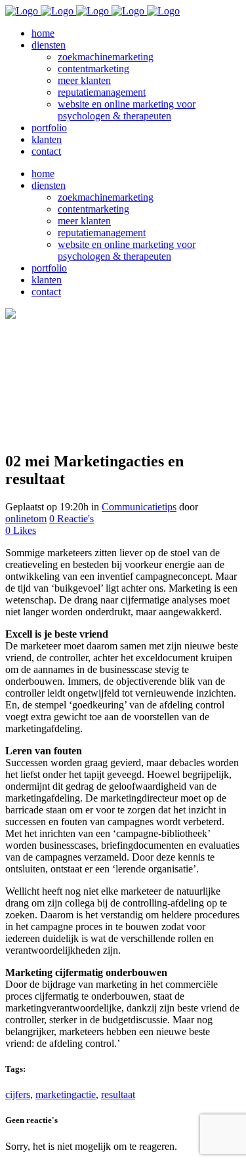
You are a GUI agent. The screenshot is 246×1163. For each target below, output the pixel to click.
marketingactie (65, 1094)
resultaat (118, 1094)
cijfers (17, 1094)
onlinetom (26, 518)
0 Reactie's (71, 518)
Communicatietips (139, 506)
